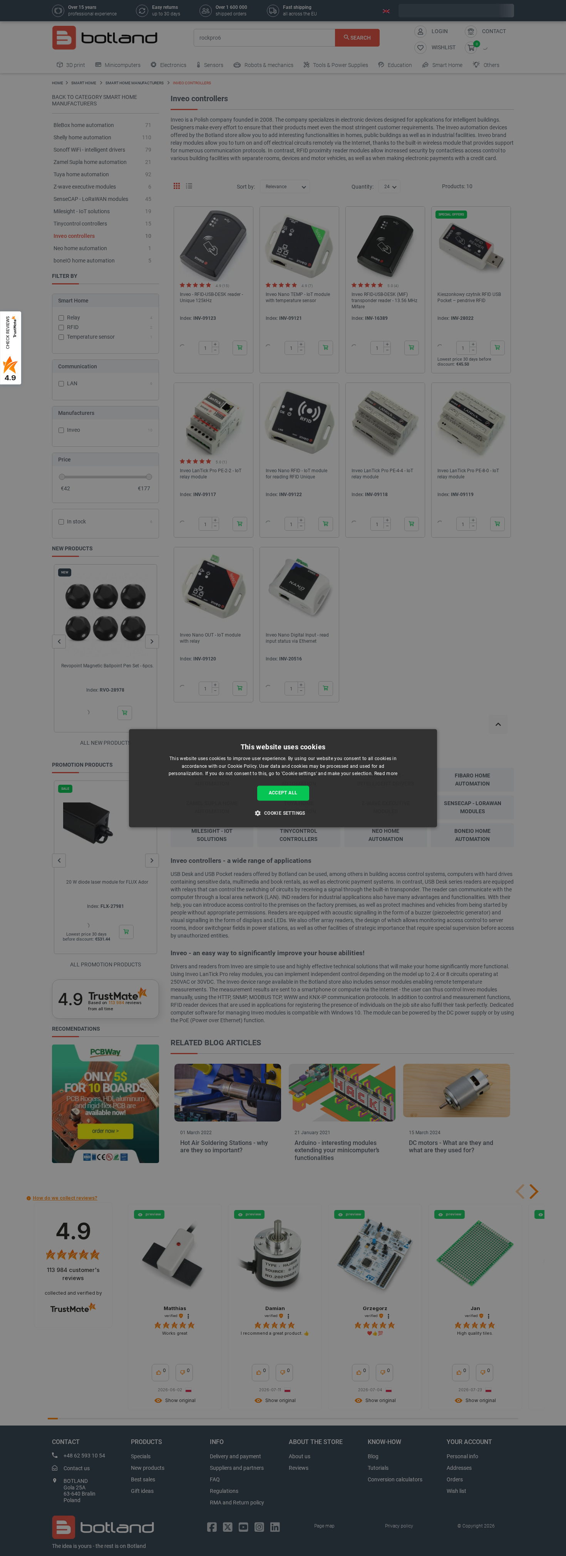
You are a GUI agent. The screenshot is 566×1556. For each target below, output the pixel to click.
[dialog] (283, 778)
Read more (386, 774)
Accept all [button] (283, 793)
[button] (283, 812)
